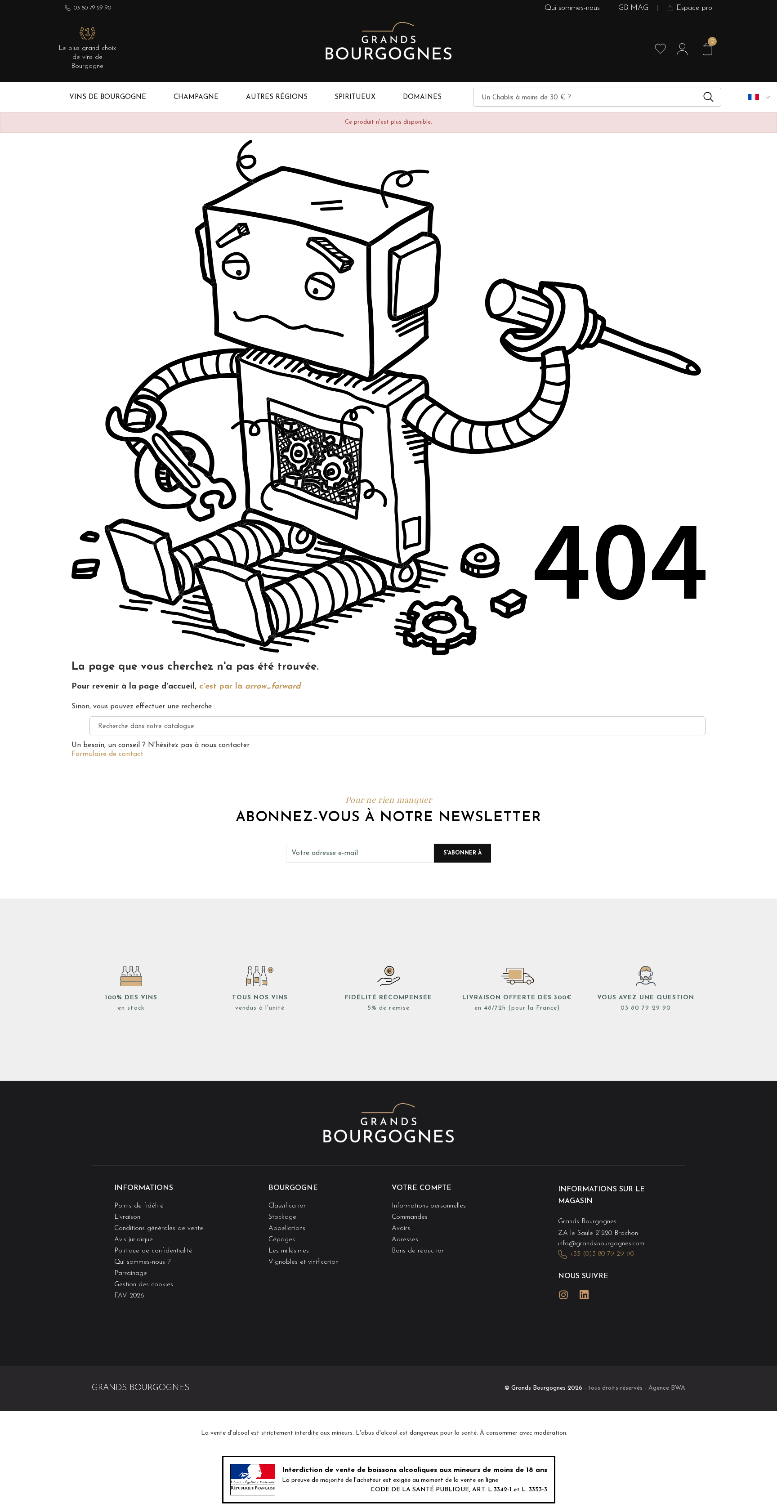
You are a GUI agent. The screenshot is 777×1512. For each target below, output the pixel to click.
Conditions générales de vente (158, 1228)
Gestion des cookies (143, 1284)
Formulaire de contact (107, 754)
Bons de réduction (418, 1251)
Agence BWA (666, 1388)
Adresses (405, 1239)
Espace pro (694, 8)
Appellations (286, 1228)
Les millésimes (288, 1251)
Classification (287, 1206)
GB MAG (633, 8)
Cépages (281, 1239)
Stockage (282, 1217)
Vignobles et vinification (303, 1262)
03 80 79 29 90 (92, 8)
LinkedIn (584, 1294)
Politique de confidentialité (153, 1251)
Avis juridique (133, 1239)
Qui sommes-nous (572, 8)
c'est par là (249, 687)
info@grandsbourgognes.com (601, 1243)
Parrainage (130, 1273)
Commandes (410, 1217)
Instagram (563, 1294)
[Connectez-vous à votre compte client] (682, 49)
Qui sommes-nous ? (142, 1262)
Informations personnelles (429, 1206)
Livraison (127, 1217)
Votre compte (421, 1188)
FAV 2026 (129, 1296)
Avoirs (401, 1228)
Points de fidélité (139, 1206)
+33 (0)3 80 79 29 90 (601, 1254)
